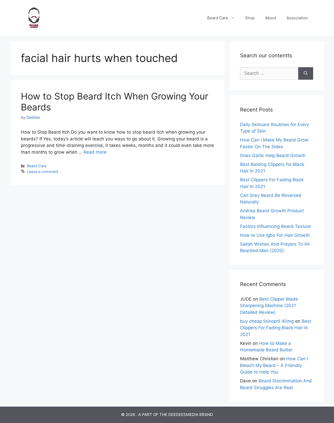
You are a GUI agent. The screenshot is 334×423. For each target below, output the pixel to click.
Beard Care (217, 17)
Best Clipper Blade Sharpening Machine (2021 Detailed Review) (269, 305)
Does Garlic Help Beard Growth (273, 155)
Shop (250, 17)
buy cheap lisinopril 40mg (267, 321)
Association (297, 17)
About (270, 17)
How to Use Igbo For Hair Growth (275, 235)
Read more (95, 152)
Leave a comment (42, 171)
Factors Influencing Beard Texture (275, 226)
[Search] (305, 73)
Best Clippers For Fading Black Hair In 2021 (275, 328)
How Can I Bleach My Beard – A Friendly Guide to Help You (274, 365)
